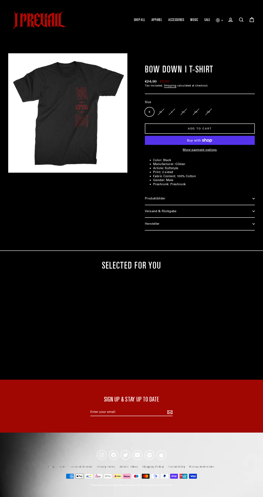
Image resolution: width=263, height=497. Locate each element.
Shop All (139, 20)
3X (208, 111)
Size (148, 102)
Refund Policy (128, 466)
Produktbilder (155, 198)
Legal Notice (57, 466)
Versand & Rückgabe (160, 211)
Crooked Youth (163, 485)
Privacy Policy (105, 466)
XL (183, 111)
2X (196, 111)
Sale (207, 20)
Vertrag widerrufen (202, 466)
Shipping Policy (153, 466)
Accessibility (176, 466)
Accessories (176, 20)
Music (194, 20)
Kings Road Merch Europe (120, 485)
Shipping (170, 85)
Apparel (156, 20)
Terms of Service (80, 466)
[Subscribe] (169, 412)
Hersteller (152, 224)
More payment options (200, 150)
